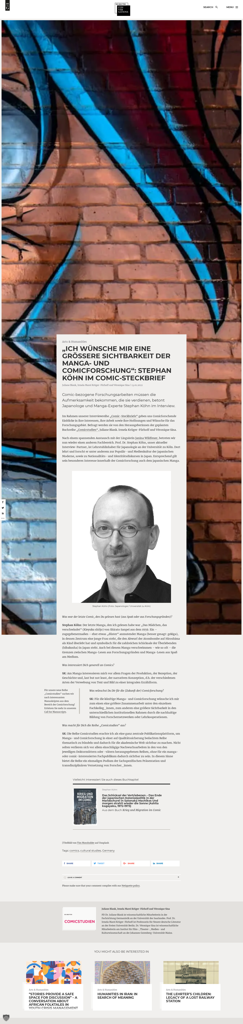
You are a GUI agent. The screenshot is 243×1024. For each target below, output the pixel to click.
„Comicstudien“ (87, 429)
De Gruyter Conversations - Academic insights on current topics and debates (7, 5)
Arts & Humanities (74, 341)
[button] (6, 1018)
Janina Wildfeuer (146, 438)
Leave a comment (75, 877)
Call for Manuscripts (55, 712)
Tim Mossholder (85, 843)
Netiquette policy (131, 885)
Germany (108, 850)
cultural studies (90, 850)
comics (74, 850)
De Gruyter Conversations (123, 9)
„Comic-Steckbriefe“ (124, 416)
